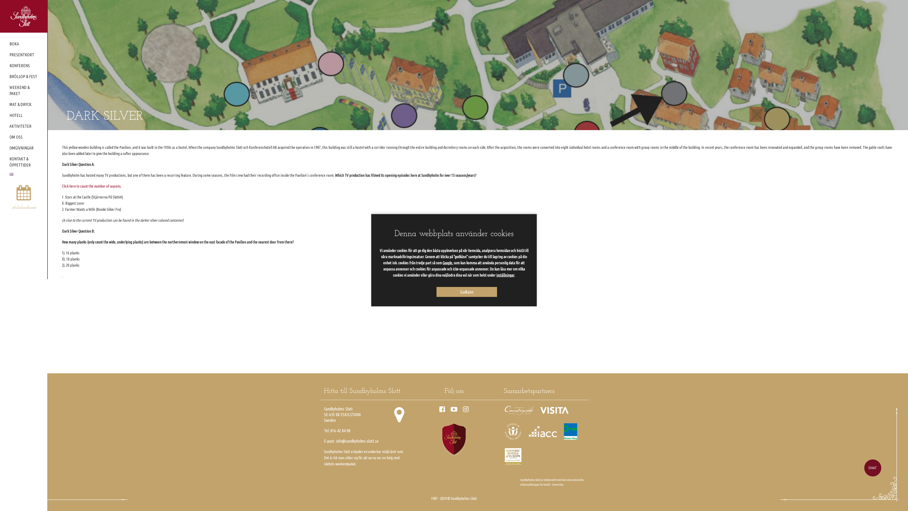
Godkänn (466, 292)
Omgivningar (21, 147)
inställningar (505, 275)
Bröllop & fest (23, 76)
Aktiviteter (20, 126)
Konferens (19, 65)
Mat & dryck (20, 104)
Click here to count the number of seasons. (92, 186)
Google (447, 263)
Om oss (15, 137)
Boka (14, 43)
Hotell (15, 115)
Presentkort (21, 54)
